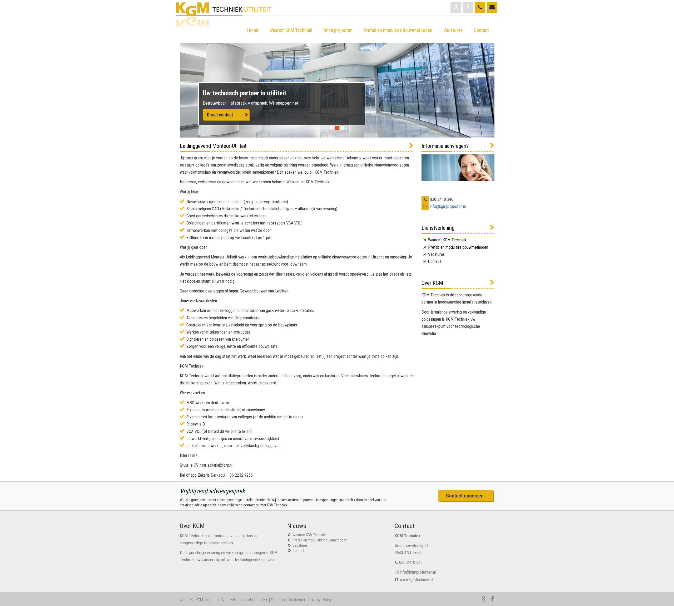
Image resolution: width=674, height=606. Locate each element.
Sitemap (278, 599)
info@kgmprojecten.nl (448, 206)
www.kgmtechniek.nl (416, 579)
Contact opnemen (466, 496)
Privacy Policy (320, 599)
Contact (481, 30)
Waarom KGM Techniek (290, 30)
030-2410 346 (411, 562)
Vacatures (453, 30)
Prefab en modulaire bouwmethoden (398, 30)
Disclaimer (296, 599)
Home (252, 30)
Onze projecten (338, 30)
